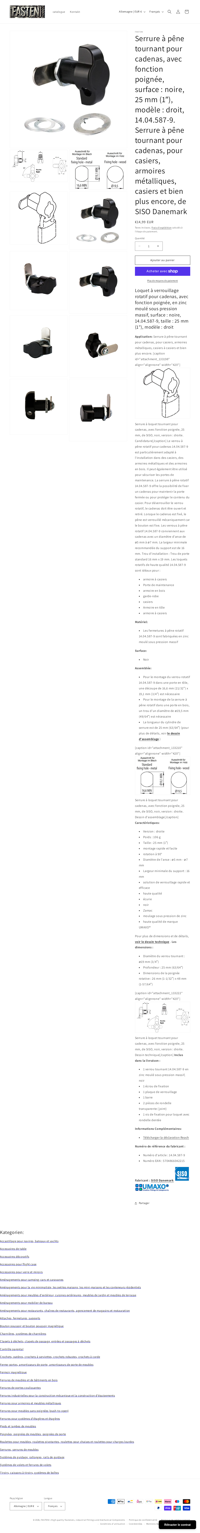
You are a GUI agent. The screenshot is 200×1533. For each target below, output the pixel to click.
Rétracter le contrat (177, 1524)
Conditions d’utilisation (112, 1523)
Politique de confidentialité (143, 1520)
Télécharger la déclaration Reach (166, 1137)
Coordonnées (135, 1523)
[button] (169, 11)
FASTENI (45, 1520)
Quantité (140, 238)
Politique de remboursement (175, 1520)
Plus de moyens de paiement (162, 280)
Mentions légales (155, 1523)
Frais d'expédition (162, 227)
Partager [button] (144, 1203)
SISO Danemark (162, 1181)
